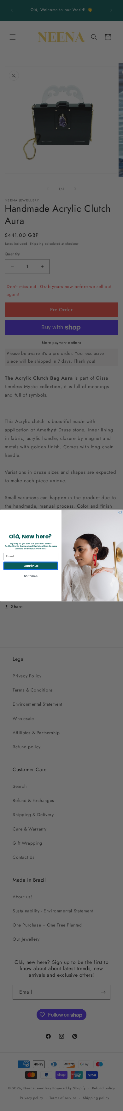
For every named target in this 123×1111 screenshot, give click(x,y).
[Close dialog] (120, 512)
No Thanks (31, 576)
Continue (30, 566)
